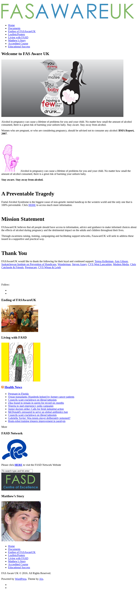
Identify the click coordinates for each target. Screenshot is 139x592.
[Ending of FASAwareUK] (19, 331)
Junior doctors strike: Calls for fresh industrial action (36, 409)
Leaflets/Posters (16, 34)
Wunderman (64, 264)
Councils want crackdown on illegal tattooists (32, 399)
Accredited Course (18, 43)
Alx (41, 578)
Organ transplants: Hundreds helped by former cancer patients (41, 396)
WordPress (20, 578)
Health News (13, 387)
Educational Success (19, 46)
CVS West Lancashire (100, 264)
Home (11, 25)
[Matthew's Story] (21, 540)
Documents (14, 28)
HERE (32, 205)
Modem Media (121, 264)
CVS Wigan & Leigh (49, 267)
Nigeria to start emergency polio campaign (30, 405)
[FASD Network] (14, 459)
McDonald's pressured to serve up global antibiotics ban (38, 412)
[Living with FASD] (20, 380)
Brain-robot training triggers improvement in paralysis (36, 421)
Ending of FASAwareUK (22, 31)
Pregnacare (31, 267)
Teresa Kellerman (104, 261)
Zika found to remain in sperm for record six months (36, 402)
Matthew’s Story (17, 40)
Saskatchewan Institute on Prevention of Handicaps (28, 264)
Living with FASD (18, 37)
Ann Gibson (121, 261)
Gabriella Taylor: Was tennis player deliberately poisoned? (39, 418)
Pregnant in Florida (18, 393)
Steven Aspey (79, 264)
